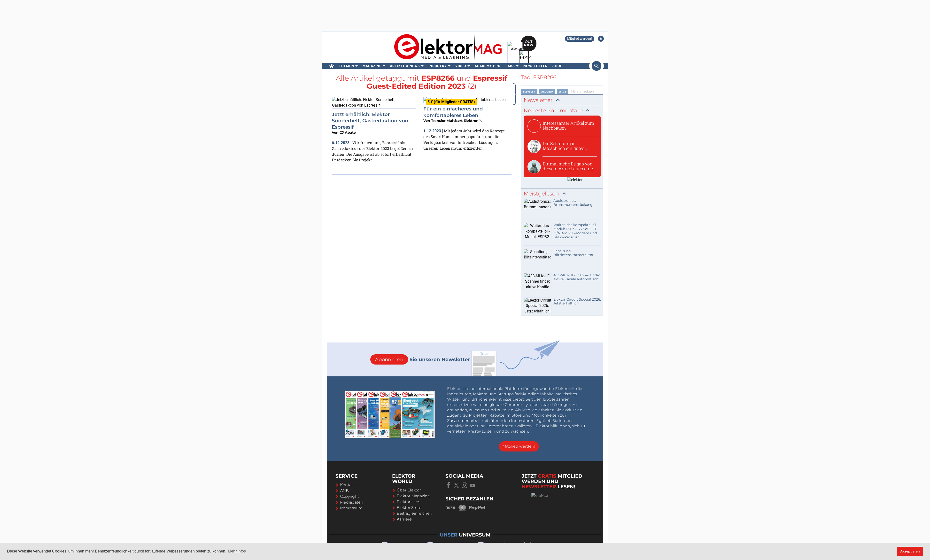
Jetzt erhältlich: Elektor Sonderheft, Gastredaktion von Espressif (370, 120)
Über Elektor (409, 490)
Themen (346, 66)
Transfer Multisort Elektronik (456, 120)
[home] (331, 66)
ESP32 (562, 91)
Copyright (349, 496)
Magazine (372, 66)
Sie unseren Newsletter (422, 359)
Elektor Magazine (413, 496)
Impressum (351, 508)
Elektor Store (409, 507)
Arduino (547, 91)
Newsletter (535, 66)
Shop (557, 66)
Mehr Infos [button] (237, 551)
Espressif (529, 91)
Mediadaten (351, 502)
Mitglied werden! (579, 38)
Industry (437, 66)
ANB (344, 490)
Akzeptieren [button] (910, 551)
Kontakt (347, 484)
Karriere (404, 519)
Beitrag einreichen (414, 513)
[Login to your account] (601, 39)
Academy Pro (488, 66)
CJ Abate (348, 132)
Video (460, 66)
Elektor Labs (408, 501)
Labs (510, 66)
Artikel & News (405, 66)
